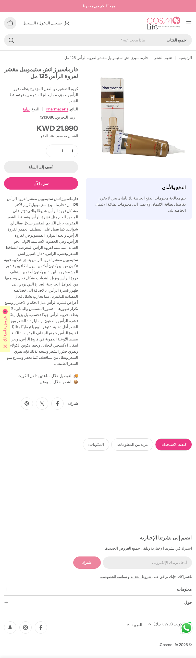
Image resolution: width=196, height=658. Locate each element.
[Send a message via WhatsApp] (186, 628)
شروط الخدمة (141, 576)
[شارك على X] (42, 403)
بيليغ (26, 109)
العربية (137, 624)
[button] (5, 329)
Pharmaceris (57, 109)
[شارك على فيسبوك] (57, 403)
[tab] (173, 444)
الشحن (73, 136)
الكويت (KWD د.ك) (169, 624)
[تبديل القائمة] (189, 23)
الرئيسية (185, 57)
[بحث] (11, 40)
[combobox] (98, 40)
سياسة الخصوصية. (113, 576)
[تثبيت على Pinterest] (27, 403)
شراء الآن (41, 183)
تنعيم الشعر (163, 57)
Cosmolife (169, 644)
